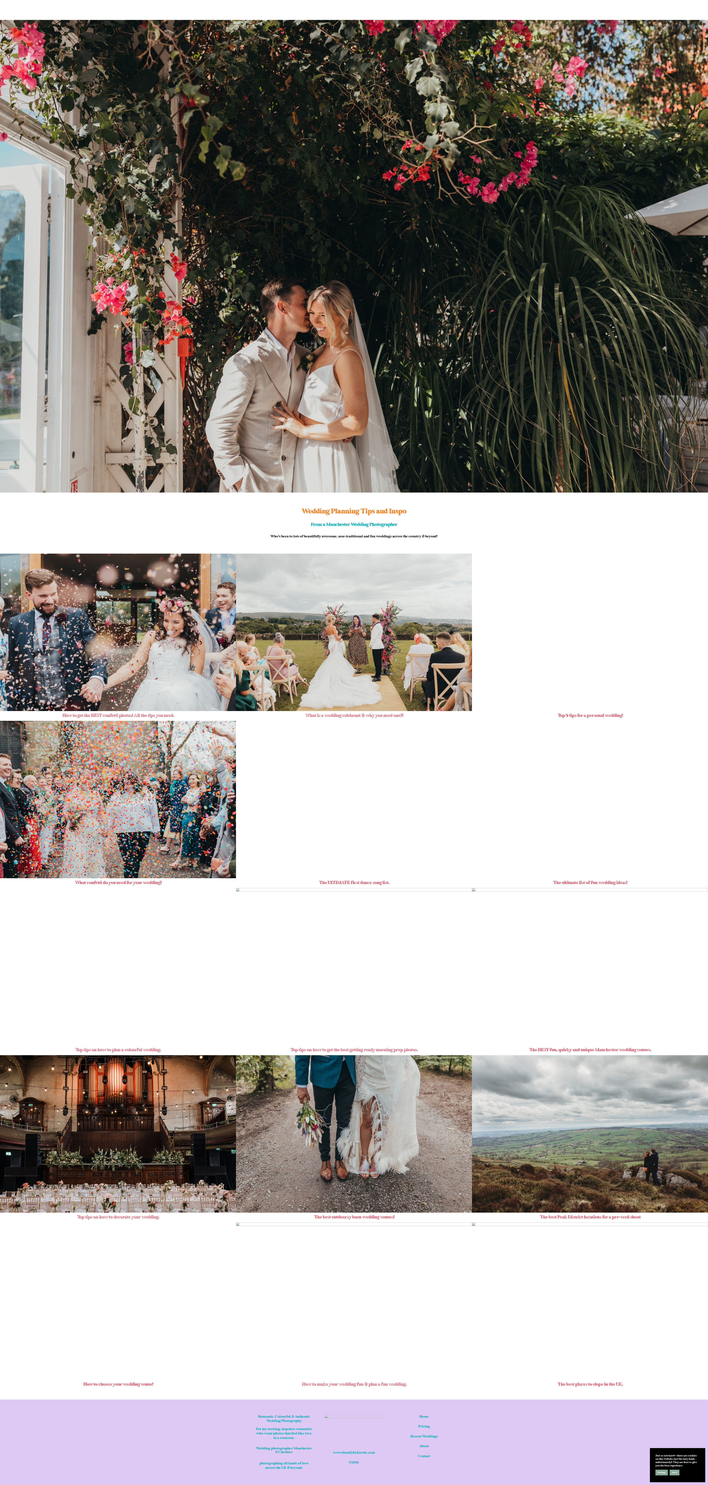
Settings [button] (662, 1472)
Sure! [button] (674, 1472)
